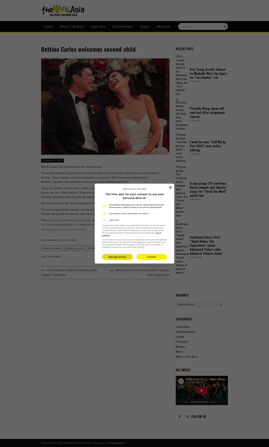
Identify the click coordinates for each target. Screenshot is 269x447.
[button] (134, 220)
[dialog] (134, 224)
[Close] (170, 187)
